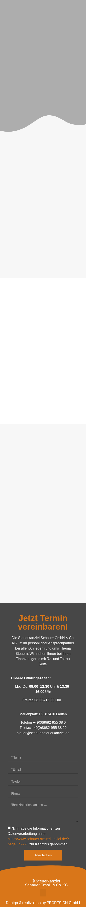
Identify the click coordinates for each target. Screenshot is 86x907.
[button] (43, 892)
